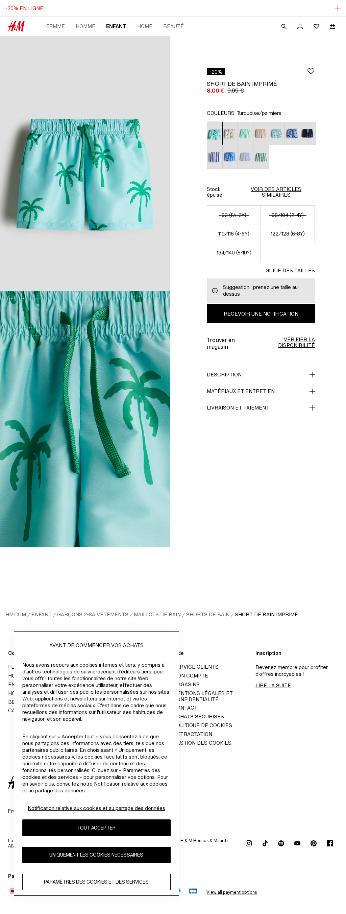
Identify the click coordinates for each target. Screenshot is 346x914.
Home (144, 26)
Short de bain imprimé (266, 614)
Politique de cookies (202, 725)
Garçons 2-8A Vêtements (92, 614)
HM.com (15, 614)
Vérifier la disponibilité (296, 342)
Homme (85, 26)
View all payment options (231, 892)
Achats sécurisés (198, 716)
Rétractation (192, 734)
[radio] (214, 133)
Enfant (116, 26)
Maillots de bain (157, 614)
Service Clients (196, 667)
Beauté (173, 26)
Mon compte (190, 675)
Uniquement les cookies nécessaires (96, 855)
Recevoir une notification (261, 314)
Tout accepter (96, 828)
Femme (55, 26)
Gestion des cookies (202, 743)
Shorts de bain (207, 614)
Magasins (186, 684)
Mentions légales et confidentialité (203, 696)
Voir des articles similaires (276, 192)
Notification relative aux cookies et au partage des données (96, 808)
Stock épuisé (214, 192)
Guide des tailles (290, 270)
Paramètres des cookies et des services (96, 882)
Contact (185, 708)
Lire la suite (273, 685)
